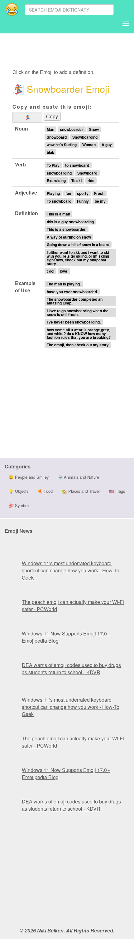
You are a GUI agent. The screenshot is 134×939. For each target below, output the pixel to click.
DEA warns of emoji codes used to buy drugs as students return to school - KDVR (71, 668)
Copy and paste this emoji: (52, 106)
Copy (52, 116)
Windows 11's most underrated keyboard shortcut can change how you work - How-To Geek (70, 570)
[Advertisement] (63, 51)
